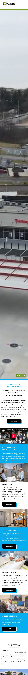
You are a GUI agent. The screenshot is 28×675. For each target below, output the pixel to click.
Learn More (14, 421)
